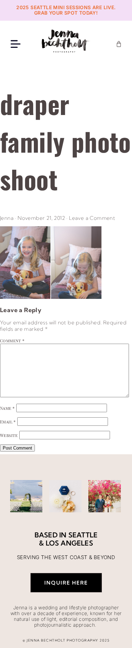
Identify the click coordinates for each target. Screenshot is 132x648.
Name (7, 408)
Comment (12, 340)
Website (9, 435)
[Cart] (119, 44)
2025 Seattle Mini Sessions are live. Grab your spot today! (65, 10)
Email (8, 421)
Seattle (82, 535)
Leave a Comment (92, 218)
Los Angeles (69, 543)
